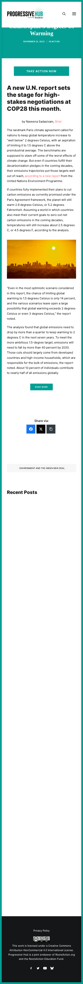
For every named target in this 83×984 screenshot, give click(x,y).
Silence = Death (24, 867)
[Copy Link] (51, 429)
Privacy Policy (41, 930)
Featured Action (25, 648)
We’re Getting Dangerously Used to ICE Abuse (40, 763)
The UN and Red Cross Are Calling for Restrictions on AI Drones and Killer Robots (38, 552)
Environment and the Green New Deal (42, 468)
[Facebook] (30, 429)
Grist (58, 121)
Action (56, 41)
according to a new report (42, 176)
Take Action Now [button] (41, 71)
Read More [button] (41, 387)
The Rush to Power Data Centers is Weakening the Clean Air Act (37, 655)
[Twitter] (40, 429)
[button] (41, 514)
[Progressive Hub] (26, 14)
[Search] (62, 13)
